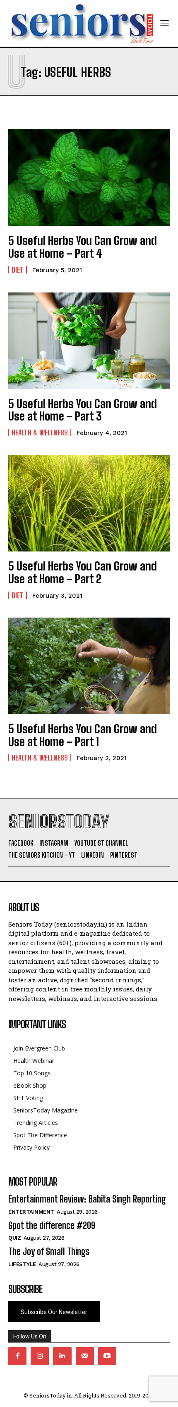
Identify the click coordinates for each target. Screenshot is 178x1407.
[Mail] (85, 1356)
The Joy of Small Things (48, 1251)
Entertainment (31, 1212)
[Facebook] (17, 1356)
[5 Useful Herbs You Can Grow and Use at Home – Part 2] (89, 503)
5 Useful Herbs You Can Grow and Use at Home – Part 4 (82, 246)
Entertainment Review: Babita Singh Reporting (87, 1199)
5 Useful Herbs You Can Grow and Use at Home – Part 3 (82, 410)
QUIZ (14, 1238)
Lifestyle (22, 1264)
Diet (18, 269)
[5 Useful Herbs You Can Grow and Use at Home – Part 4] (89, 177)
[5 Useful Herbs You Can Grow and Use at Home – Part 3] (89, 340)
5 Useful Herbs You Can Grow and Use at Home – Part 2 (82, 572)
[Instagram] (40, 1356)
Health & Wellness (40, 432)
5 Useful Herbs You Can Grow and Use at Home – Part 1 (82, 735)
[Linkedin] (62, 1356)
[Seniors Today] (80, 23)
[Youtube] (107, 1356)
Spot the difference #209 (51, 1225)
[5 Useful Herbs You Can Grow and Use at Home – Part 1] (89, 666)
